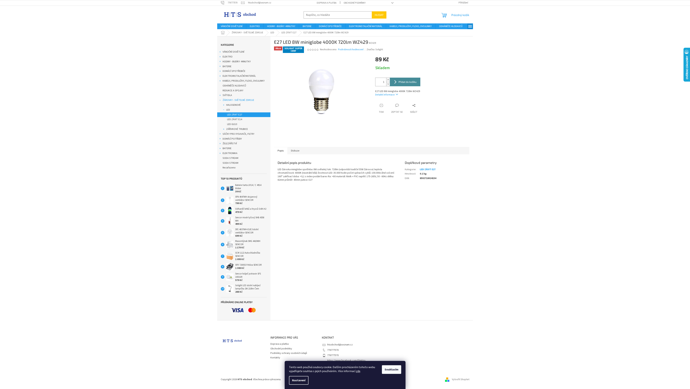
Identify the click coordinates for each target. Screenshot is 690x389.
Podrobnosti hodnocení (350, 49)
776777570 (333, 350)
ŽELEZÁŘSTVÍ (230, 143)
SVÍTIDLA (227, 95)
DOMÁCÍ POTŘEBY (232, 139)
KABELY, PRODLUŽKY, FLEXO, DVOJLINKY (244, 81)
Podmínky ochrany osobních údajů (288, 353)
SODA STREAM (230, 158)
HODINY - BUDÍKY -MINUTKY (237, 61)
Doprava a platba (326, 3)
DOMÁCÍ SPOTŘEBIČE (234, 71)
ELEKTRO (228, 57)
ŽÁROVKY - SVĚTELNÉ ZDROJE (238, 100)
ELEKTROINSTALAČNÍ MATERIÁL (239, 76)
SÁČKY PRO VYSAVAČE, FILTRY (238, 134)
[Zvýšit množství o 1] (388, 80)
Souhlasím (391, 370)
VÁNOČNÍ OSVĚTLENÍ (233, 52)
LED (228, 110)
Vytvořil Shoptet (460, 379)
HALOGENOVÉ (233, 105)
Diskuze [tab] (295, 151)
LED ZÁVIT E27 (234, 115)
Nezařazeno (229, 167)
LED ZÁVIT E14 (234, 119)
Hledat (379, 14)
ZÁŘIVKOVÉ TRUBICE (237, 129)
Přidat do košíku (407, 81)
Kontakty (275, 357)
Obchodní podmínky (355, 3)
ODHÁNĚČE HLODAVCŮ (234, 86)
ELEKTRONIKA (230, 153)
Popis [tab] (281, 151)
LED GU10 (232, 124)
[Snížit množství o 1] (388, 84)
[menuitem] (231, 26)
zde (358, 371)
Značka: (375, 49)
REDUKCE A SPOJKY (233, 90)
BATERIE (227, 66)
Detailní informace (385, 95)
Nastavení (298, 380)
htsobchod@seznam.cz (340, 344)
